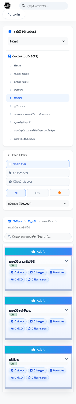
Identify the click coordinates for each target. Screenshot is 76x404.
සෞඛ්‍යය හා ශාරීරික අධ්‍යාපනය (32, 114)
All (16, 193)
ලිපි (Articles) (20, 173)
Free (38, 193)
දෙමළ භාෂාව (21, 82)
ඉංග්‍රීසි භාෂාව (22, 74)
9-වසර (17, 221)
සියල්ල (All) (19, 164)
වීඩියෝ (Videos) (22, 181)
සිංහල (17, 65)
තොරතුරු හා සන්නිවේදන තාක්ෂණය (34, 130)
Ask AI (40, 251)
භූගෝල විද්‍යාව (22, 122)
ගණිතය (18, 90)
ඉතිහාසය (19, 106)
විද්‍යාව (18, 98)
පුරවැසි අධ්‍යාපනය (24, 139)
